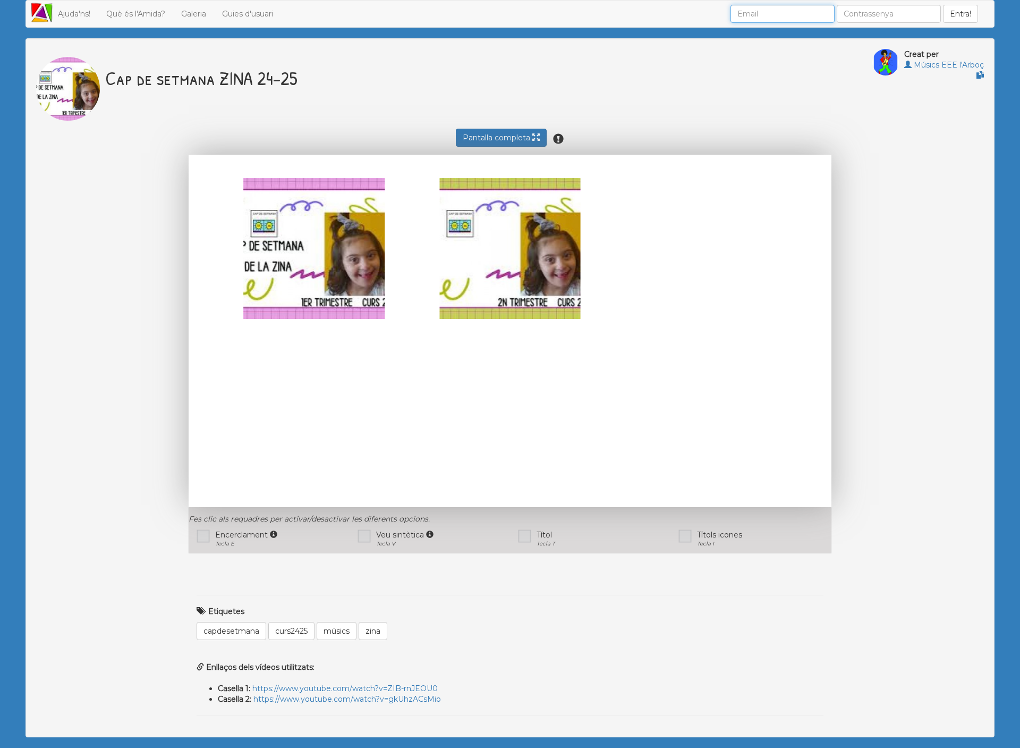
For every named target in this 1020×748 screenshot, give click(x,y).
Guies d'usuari (247, 14)
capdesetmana (231, 631)
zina (373, 631)
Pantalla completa (497, 137)
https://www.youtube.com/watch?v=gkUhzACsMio (347, 699)
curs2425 (291, 631)
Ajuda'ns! (74, 14)
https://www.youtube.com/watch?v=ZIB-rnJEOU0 (345, 688)
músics (337, 631)
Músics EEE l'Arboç (948, 65)
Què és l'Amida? (135, 14)
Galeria (193, 14)
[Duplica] (980, 75)
